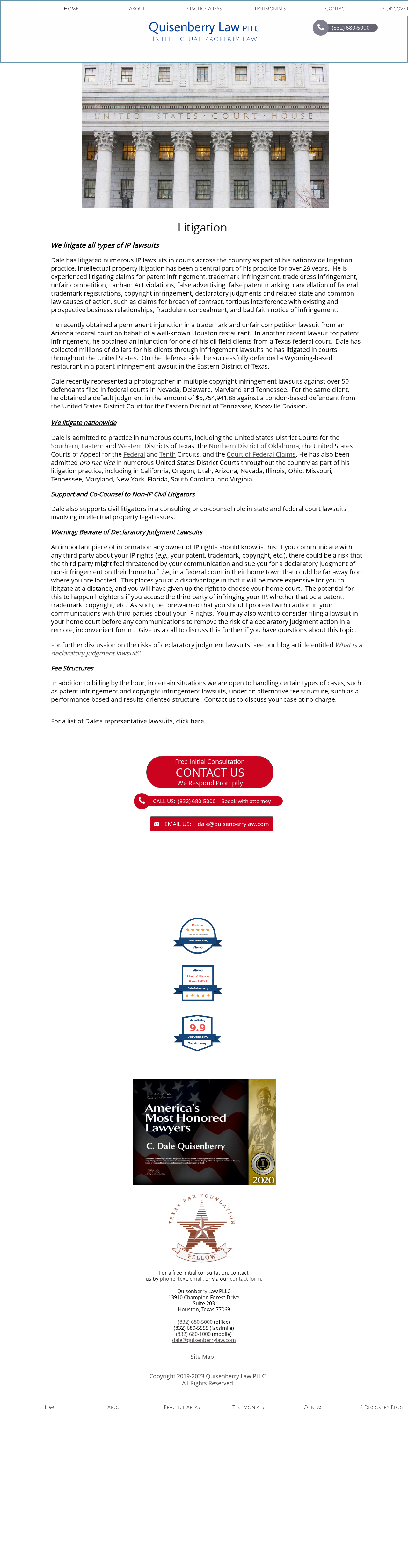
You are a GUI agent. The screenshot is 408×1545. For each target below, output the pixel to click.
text (182, 1278)
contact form (245, 1278)
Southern (64, 446)
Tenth (167, 454)
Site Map (202, 1356)
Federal (134, 454)
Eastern (92, 446)
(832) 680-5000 (195, 1321)
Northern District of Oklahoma (254, 446)
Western (130, 446)
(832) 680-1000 (193, 1333)
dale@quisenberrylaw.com (204, 1340)
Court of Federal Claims (261, 454)
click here (190, 721)
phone (167, 1278)
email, (197, 1278)
